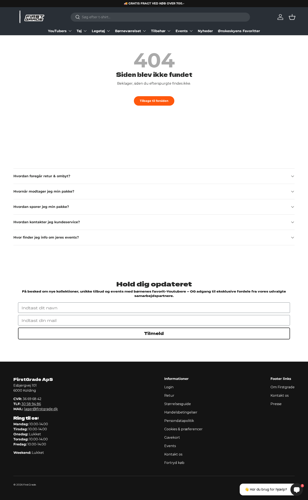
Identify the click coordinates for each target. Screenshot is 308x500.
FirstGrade (29, 484)
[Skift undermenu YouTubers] (69, 30)
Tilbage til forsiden (154, 101)
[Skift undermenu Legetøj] (108, 30)
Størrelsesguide (177, 404)
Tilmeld (154, 333)
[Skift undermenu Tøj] (85, 30)
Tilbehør (158, 31)
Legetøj (98, 31)
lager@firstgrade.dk (41, 409)
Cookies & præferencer (183, 429)
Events (182, 31)
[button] (292, 17)
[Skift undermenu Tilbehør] (168, 30)
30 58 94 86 (31, 404)
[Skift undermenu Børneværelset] (144, 30)
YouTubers (57, 31)
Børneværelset (128, 31)
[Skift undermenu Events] (191, 30)
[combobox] (160, 17)
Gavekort (172, 438)
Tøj (79, 31)
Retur (169, 396)
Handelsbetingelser (180, 412)
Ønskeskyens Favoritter (239, 31)
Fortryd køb (174, 463)
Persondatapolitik (179, 421)
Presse (276, 404)
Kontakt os (173, 454)
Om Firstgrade (282, 387)
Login (168, 387)
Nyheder (205, 31)
